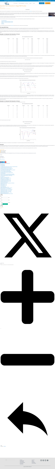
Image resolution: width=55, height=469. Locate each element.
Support (30, 3)
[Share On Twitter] (27, 262)
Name (9, 197)
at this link (12, 25)
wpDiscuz (5, 446)
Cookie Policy (33, 462)
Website (9, 202)
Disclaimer (33, 461)
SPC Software (15, 3)
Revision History (22, 461)
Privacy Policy (21, 463)
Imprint (33, 460)
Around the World (22, 460)
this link (31, 11)
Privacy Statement (34, 463)
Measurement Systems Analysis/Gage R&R (5, 163)
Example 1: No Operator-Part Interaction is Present (7, 21)
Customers (26, 3)
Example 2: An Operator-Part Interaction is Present (7, 22)
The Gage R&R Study (4, 20)
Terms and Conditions (22, 462)
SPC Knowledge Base (21, 3)
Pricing (34, 3)
